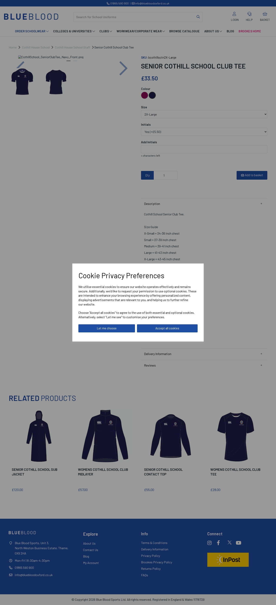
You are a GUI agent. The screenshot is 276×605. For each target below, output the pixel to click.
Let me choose (107, 328)
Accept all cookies (167, 328)
